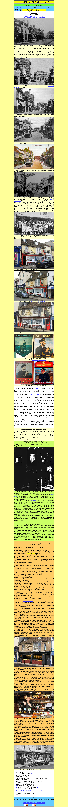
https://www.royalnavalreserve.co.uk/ (34, 16)
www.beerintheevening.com (38, 301)
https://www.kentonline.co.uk (29, 541)
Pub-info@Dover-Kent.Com (34, 803)
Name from (18, 10)
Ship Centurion (21, 57)
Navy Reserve (35, 394)
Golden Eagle (32, 500)
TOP (18, 805)
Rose (37, 388)
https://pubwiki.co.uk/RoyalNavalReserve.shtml (29, 790)
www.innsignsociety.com (39, 360)
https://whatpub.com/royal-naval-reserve (34, 17)
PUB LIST (18, 7)
